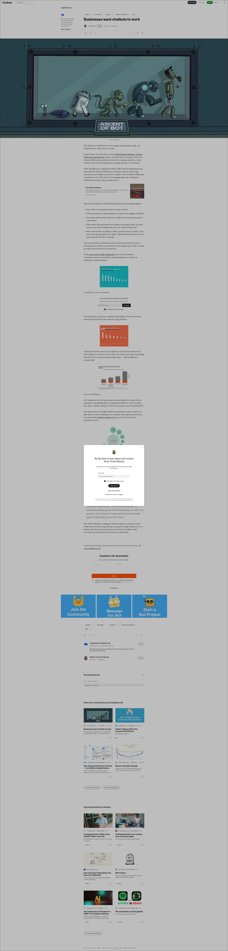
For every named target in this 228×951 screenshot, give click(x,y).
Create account (114, 486)
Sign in (121, 494)
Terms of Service (121, 498)
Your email (101, 473)
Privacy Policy (130, 498)
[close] (142, 447)
